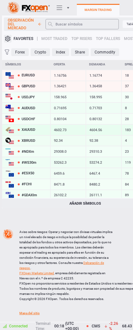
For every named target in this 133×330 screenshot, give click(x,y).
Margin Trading (98, 10)
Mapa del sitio (29, 313)
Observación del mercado (21, 24)
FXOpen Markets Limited (36, 273)
